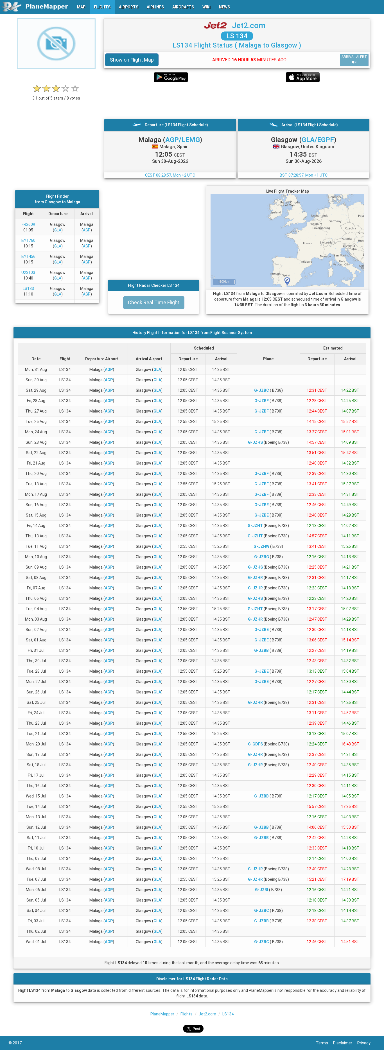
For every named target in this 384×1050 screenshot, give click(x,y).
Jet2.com (248, 25)
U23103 (28, 272)
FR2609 (28, 224)
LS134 (228, 1014)
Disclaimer (345, 1043)
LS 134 (237, 36)
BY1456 (28, 256)
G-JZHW (261, 546)
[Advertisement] (236, 100)
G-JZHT (255, 525)
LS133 (28, 288)
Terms (324, 1043)
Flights (186, 1014)
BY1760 (28, 240)
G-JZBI (261, 889)
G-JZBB (261, 650)
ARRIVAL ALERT (354, 57)
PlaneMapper (162, 1014)
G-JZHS (255, 442)
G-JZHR (255, 577)
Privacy (366, 1043)
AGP (87, 230)
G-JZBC (261, 390)
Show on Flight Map (132, 60)
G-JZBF (261, 400)
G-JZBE (261, 432)
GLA (57, 230)
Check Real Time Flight (154, 302)
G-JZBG (261, 557)
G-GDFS (255, 744)
